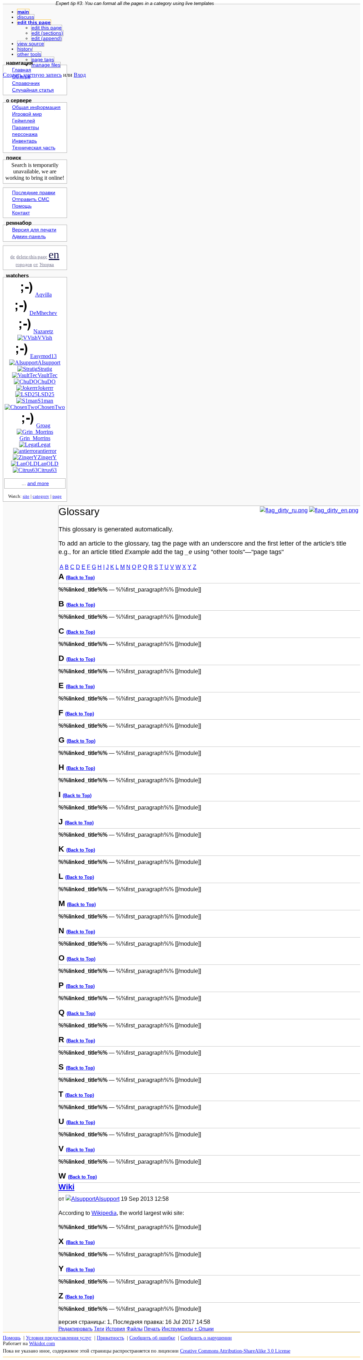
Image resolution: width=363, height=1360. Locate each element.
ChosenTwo (51, 407)
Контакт (21, 212)
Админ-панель (29, 236)
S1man (45, 401)
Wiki (66, 1186)
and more (38, 483)
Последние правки (33, 192)
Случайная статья (33, 90)
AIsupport (49, 362)
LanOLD (48, 464)
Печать (152, 1328)
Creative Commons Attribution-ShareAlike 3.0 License (235, 1351)
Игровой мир (27, 114)
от (35, 264)
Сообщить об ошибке (152, 1338)
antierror (47, 451)
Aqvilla (43, 295)
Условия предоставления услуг (58, 1338)
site (26, 496)
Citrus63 (47, 470)
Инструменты (177, 1328)
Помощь (22, 206)
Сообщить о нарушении (206, 1338)
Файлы (135, 1328)
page (57, 496)
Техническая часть (33, 147)
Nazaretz (43, 331)
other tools (29, 54)
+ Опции (204, 1328)
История (115, 1328)
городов (24, 264)
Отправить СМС (30, 199)
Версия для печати (34, 229)
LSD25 (46, 394)
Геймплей (23, 120)
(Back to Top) (80, 577)
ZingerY (47, 457)
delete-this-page (31, 256)
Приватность (110, 1338)
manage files (46, 65)
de (12, 256)
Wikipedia (104, 1213)
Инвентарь (24, 141)
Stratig (45, 369)
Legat (44, 445)
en (54, 254)
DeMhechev (43, 313)
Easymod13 (43, 356)
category (41, 496)
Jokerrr (45, 388)
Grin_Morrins (34, 438)
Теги (99, 1328)
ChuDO (47, 382)
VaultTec (47, 375)
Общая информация (36, 107)
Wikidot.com (42, 1343)
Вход (80, 75)
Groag (43, 425)
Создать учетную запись (32, 75)
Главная (21, 70)
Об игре (21, 76)
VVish (45, 338)
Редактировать (75, 1328)
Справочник (26, 83)
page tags (43, 59)
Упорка (46, 264)
